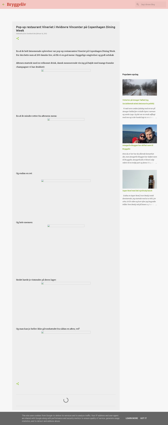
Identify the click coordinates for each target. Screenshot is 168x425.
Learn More (132, 418)
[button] (17, 38)
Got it (143, 418)
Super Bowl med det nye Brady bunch (137, 191)
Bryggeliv (16, 4)
